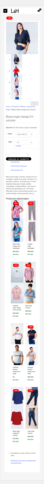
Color (10, 134)
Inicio (8, 107)
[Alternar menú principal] (5, 11)
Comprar (15, 107)
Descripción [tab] (15, 162)
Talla (10, 142)
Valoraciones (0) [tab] (17, 170)
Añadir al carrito (18, 159)
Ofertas (22, 107)
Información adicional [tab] (19, 166)
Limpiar (18, 146)
